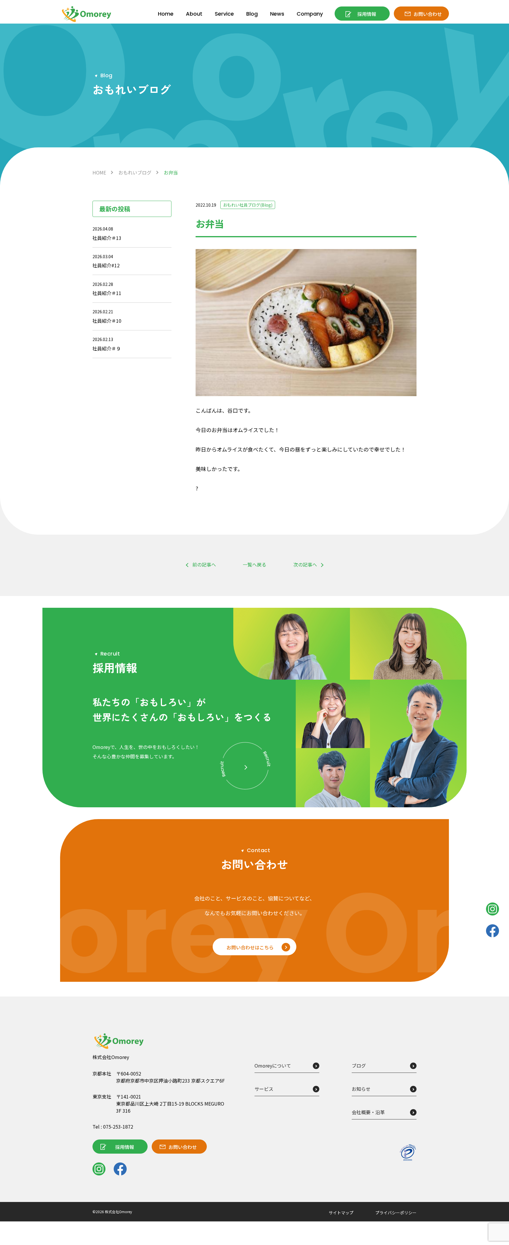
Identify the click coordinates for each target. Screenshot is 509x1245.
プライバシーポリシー (396, 1213)
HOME (99, 172)
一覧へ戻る (254, 564)
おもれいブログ (134, 172)
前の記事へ (204, 564)
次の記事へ (305, 564)
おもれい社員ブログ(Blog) (247, 205)
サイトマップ (341, 1213)
